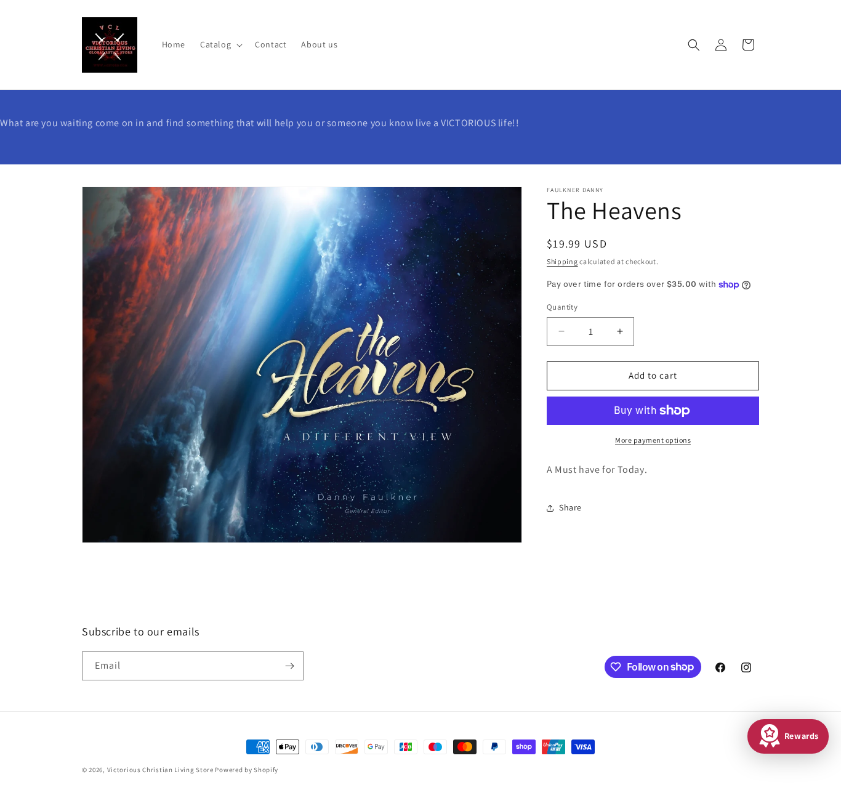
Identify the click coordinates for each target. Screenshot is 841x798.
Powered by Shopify (246, 769)
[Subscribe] (289, 665)
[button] (220, 44)
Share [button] (570, 507)
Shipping (562, 261)
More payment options (653, 440)
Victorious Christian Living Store (160, 769)
